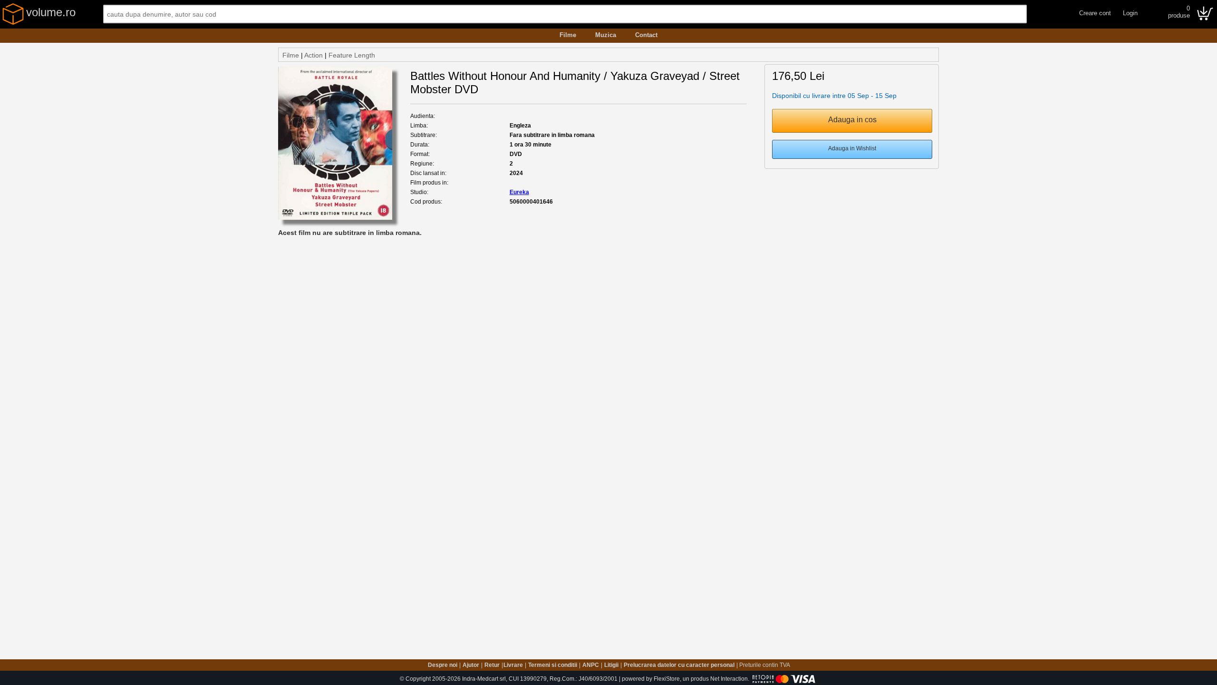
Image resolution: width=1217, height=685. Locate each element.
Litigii (611, 665)
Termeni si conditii (552, 665)
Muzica (605, 35)
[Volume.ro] (13, 23)
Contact (646, 35)
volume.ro (51, 12)
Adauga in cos (852, 120)
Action (313, 55)
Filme (568, 35)
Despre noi (442, 665)
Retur (492, 665)
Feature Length (351, 55)
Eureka (519, 192)
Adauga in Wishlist (852, 148)
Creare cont (1095, 13)
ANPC (590, 665)
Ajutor (471, 665)
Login (1130, 13)
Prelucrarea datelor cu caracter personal (679, 665)
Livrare (513, 665)
